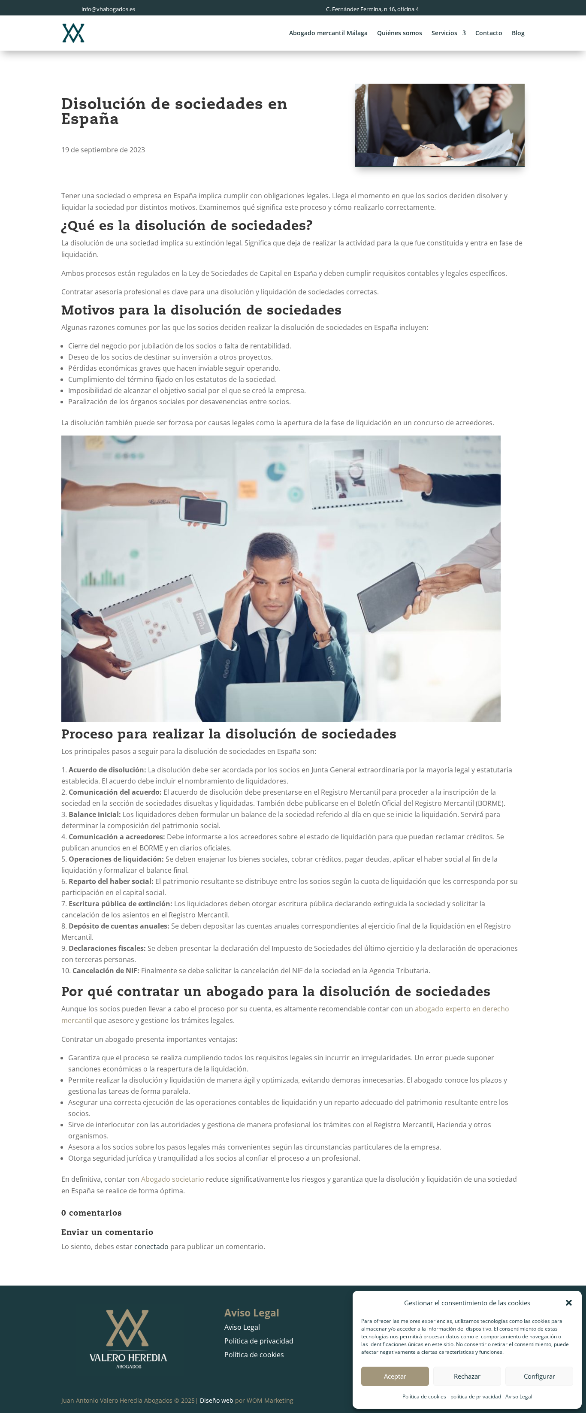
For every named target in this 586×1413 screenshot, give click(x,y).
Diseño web (216, 1400)
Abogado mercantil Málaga (328, 33)
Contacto (488, 33)
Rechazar (467, 1376)
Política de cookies (424, 1396)
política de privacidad (475, 1396)
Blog (518, 33)
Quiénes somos (399, 33)
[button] (569, 1302)
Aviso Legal (518, 1396)
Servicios (444, 33)
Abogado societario (172, 1179)
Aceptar (395, 1376)
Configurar (539, 1376)
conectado (151, 1246)
